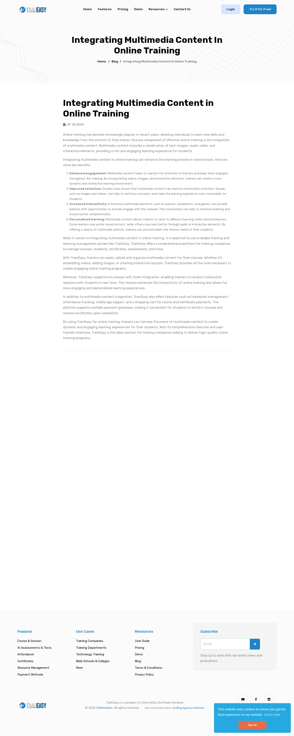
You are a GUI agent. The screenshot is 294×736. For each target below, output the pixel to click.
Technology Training (90, 654)
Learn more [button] (272, 714)
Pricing (123, 9)
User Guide (142, 641)
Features (105, 9)
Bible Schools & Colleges (93, 661)
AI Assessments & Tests (34, 648)
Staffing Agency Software (188, 707)
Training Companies (89, 641)
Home (87, 9)
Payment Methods (30, 674)
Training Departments (91, 648)
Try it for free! (260, 9)
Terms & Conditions (148, 668)
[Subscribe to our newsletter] (255, 644)
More (79, 668)
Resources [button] (157, 9)
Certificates (25, 661)
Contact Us (182, 9)
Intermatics (104, 708)
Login (231, 9)
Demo (138, 9)
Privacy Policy (144, 674)
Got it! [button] (252, 725)
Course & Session (29, 641)
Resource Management (33, 668)
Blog (115, 61)
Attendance (25, 654)
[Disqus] (147, 410)
